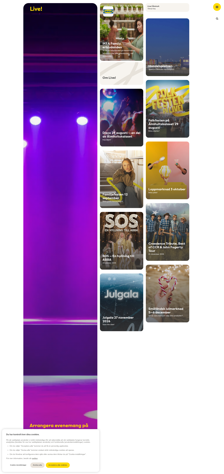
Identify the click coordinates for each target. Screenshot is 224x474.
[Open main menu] (217, 7)
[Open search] (217, 18)
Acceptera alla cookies (57, 465)
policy (35, 458)
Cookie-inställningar (18, 465)
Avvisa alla (37, 465)
